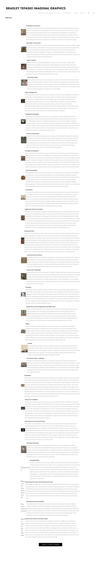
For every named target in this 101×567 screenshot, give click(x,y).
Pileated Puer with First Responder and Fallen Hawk (40, 306)
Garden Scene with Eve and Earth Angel (36, 518)
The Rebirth (27, 375)
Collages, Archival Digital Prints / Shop (49, 13)
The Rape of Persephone (32, 151)
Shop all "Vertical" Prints (50, 544)
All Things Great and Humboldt (35, 501)
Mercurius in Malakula (31, 399)
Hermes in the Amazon (32, 133)
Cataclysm (28, 287)
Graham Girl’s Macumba (34, 270)
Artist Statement (67, 13)
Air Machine (29, 190)
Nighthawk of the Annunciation (34, 209)
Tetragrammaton (34, 460)
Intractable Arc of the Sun (33, 26)
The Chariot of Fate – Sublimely (35, 358)
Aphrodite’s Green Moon (33, 43)
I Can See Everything (31, 170)
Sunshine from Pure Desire (34, 255)
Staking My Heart (29, 231)
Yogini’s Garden (31, 60)
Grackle (30, 343)
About (75, 13)
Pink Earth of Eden (32, 77)
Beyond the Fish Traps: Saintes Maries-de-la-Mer (39, 482)
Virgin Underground (31, 92)
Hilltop (27, 324)
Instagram (88, 12)
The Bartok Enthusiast (32, 443)
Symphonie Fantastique (32, 114)
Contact (82, 13)
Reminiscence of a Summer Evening (35, 421)
